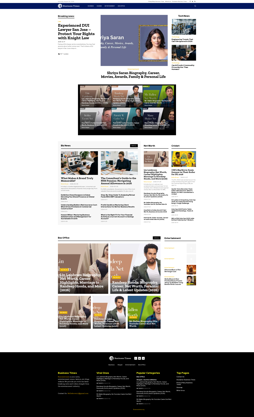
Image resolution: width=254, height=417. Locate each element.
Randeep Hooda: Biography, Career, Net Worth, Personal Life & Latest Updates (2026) (127, 101)
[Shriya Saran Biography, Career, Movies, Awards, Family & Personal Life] (134, 40)
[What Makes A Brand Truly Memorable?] (79, 163)
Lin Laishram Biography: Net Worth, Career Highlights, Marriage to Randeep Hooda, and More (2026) (95, 101)
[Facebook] (190, 1)
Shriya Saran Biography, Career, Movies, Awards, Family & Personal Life (133, 75)
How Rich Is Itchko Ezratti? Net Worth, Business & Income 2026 (94, 124)
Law (59, 21)
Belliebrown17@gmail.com (78, 393)
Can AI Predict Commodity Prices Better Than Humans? (183, 67)
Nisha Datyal (85, 105)
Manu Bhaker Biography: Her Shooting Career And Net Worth (157, 124)
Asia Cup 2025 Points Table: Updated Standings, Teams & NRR (182, 210)
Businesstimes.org (138, 409)
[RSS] (195, 1)
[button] (195, 6)
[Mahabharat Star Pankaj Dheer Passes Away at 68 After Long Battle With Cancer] (191, 280)
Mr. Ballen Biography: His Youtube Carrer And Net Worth (158, 102)
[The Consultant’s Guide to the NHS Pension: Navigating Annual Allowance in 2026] (119, 163)
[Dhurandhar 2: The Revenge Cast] (191, 269)
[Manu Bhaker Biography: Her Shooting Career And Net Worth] (158, 118)
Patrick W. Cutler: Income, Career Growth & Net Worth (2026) (126, 124)
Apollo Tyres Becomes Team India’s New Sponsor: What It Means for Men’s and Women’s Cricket (182, 191)
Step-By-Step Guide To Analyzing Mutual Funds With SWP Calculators (118, 196)
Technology (175, 37)
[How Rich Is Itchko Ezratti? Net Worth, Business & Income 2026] (95, 118)
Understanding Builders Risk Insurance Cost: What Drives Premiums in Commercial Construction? (79, 207)
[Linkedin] (192, 1)
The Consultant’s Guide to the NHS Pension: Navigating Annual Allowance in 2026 (118, 181)
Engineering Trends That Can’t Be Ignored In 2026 (182, 40)
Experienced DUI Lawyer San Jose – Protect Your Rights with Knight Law (76, 31)
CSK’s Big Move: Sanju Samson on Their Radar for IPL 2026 (183, 172)
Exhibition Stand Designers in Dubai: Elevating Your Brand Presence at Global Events (77, 197)
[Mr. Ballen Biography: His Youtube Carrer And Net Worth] (158, 96)
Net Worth (64, 270)
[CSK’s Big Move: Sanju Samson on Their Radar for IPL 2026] (183, 159)
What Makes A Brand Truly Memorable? (77, 179)
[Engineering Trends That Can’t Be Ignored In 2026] (184, 27)
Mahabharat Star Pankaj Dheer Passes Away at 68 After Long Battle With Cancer (174, 281)
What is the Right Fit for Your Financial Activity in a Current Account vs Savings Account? (117, 217)
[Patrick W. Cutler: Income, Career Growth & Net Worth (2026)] (127, 118)
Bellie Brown (64, 184)
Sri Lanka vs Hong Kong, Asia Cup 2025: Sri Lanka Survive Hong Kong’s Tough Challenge (183, 201)
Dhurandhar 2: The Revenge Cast (173, 271)
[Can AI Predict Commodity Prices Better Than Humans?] (184, 53)
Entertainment (133, 69)
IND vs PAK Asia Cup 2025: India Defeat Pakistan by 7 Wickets (182, 219)
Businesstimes (63, 377)
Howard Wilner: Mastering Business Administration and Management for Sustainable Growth (76, 217)
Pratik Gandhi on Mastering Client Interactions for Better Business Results (118, 206)
